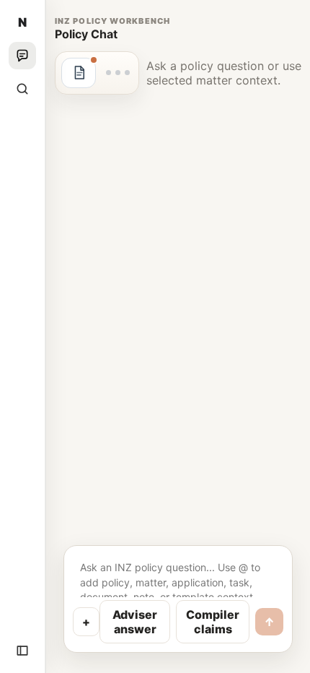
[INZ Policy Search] (22, 89)
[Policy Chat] (22, 55)
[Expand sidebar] (22, 650)
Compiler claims (212, 621)
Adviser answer (134, 621)
